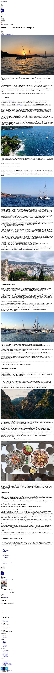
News (4, 642)
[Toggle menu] (1, 1)
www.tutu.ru (5, 621)
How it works (6, 650)
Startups (5, 665)
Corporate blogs (6, 660)
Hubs (4, 643)
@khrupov (10, 589)
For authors (5, 651)
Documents (5, 654)
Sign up (4, 637)
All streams (5, 1)
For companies (6, 653)
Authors (5, 645)
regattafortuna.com (20, 104)
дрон (27, 422)
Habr (8, 671)
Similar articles (10, 603)
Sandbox (5, 646)
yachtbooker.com (12, 101)
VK (12, 579)
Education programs (7, 664)
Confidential (5, 656)
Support (10, 670)
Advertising (5, 662)
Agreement (5, 655)
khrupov (2, 24)
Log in (4, 635)
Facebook (9, 579)
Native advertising (7, 663)
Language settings (4, 670)
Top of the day (4, 603)
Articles (4, 641)
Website (2, 579)
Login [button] (2, 8)
